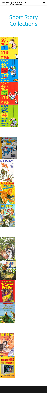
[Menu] (44, 3)
